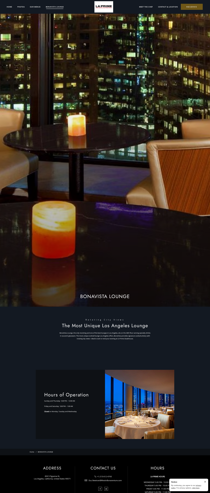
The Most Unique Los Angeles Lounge (105, 325)
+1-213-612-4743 (104, 476)
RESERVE (192, 7)
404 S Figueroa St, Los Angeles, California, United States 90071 (52, 477)
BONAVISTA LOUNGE (55, 7)
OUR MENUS (35, 7)
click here (195, 488)
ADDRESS (52, 468)
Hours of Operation (66, 394)
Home (32, 452)
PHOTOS (21, 7)
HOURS (158, 468)
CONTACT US (103, 468)
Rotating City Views (105, 320)
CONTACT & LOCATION (168, 7)
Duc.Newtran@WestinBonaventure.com (105, 480)
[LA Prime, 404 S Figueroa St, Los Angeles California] (103, 7)
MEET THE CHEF (146, 7)
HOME (9, 7)
